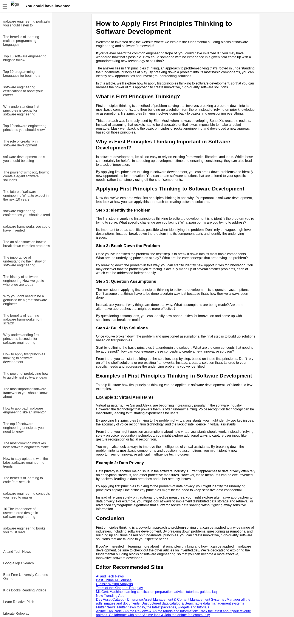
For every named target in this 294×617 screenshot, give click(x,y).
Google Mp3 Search (18, 563)
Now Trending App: (110, 595)
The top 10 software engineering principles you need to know (23, 427)
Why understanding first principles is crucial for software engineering (21, 110)
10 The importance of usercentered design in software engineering (20, 513)
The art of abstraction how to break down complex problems (26, 244)
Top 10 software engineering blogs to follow (24, 58)
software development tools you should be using (24, 159)
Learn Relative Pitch (18, 602)
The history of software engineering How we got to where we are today (23, 280)
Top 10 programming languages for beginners (21, 73)
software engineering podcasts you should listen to (26, 23)
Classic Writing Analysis (114, 584)
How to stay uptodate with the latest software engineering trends (25, 462)
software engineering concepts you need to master (26, 495)
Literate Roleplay (16, 613)
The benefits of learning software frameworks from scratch (22, 319)
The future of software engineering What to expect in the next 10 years (26, 195)
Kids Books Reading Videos (24, 590)
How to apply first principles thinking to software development (24, 358)
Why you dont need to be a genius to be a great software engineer (25, 300)
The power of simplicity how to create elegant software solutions (26, 176)
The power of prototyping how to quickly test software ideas (25, 375)
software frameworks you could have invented (26, 228)
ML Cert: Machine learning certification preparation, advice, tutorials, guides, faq (156, 592)
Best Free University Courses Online (25, 576)
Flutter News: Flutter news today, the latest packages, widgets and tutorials (152, 607)
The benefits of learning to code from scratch (23, 480)
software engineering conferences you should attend (26, 213)
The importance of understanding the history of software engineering (24, 261)
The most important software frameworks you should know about (25, 393)
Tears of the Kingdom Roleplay (119, 588)
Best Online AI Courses (114, 580)
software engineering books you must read (24, 530)
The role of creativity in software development (20, 143)
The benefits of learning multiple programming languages (21, 40)
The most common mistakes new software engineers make (26, 445)
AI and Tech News (17, 551)
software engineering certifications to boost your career (23, 91)
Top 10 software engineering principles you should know (24, 128)
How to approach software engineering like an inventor (24, 410)
